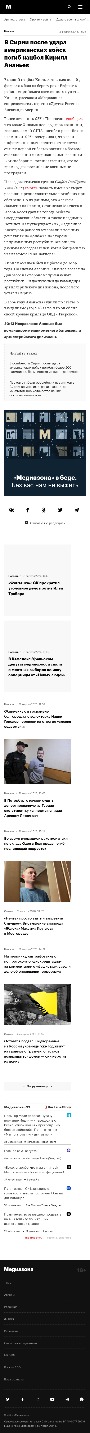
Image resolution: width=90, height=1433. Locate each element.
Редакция (10, 1306)
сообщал (74, 119)
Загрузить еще (37, 1086)
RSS (10, 1318)
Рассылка (11, 1330)
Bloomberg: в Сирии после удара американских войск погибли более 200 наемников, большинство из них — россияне (43, 367)
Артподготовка (14, 19)
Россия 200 (12, 1367)
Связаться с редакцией (48, 522)
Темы (8, 1282)
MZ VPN (9, 1355)
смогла (31, 188)
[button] (80, 7)
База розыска (14, 1379)
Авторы (9, 1294)
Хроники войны (40, 19)
